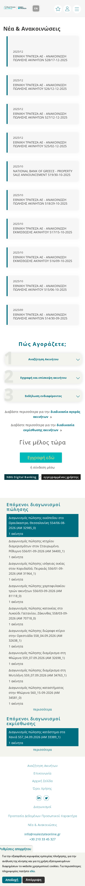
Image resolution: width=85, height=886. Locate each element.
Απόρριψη (33, 879)
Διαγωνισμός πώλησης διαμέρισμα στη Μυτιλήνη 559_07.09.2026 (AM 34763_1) (37, 675)
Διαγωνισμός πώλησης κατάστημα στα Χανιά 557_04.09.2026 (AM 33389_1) (37, 737)
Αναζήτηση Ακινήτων (42, 766)
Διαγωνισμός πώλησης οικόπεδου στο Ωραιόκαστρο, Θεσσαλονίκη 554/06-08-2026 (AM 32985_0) (37, 526)
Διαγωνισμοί (42, 807)
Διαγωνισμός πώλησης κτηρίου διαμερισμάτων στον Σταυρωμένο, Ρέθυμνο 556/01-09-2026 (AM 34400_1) (37, 549)
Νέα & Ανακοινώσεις (42, 825)
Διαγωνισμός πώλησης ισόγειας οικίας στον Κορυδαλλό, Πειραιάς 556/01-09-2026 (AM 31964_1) (37, 571)
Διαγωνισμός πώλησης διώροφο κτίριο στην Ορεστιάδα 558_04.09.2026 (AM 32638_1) (37, 638)
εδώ (32, 871)
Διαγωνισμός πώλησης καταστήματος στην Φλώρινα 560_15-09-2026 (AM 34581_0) (36, 695)
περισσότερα (42, 709)
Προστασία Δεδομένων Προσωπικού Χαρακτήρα (42, 816)
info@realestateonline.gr (42, 834)
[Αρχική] (16, 6)
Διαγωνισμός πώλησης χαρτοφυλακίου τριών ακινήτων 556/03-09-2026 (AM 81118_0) (37, 594)
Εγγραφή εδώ (40, 458)
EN (36, 8)
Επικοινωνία (42, 773)
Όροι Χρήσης (42, 788)
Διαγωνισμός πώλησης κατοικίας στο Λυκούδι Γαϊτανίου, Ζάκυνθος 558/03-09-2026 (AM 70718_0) (38, 616)
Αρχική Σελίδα (42, 781)
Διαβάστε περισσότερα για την (42, 414)
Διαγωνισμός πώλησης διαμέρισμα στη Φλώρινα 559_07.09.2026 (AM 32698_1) (37, 658)
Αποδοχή (11, 880)
